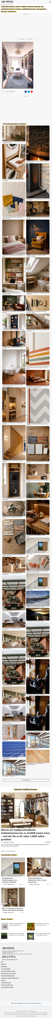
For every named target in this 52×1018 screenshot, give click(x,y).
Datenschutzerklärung (7, 975)
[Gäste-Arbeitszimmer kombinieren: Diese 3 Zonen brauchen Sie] (39, 867)
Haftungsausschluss (7, 985)
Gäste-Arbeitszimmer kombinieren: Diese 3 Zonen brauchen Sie (37, 880)
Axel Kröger (9, 884)
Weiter (30, 39)
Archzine (8, 2)
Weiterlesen (10, 91)
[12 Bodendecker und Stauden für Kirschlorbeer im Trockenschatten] (4, 936)
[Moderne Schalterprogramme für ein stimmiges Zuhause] (4, 926)
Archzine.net (9, 948)
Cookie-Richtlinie (6, 982)
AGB (2, 962)
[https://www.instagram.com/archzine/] (23, 999)
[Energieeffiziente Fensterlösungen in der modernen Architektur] (13, 867)
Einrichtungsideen (8, 4)
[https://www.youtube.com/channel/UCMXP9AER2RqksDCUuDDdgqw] (28, 999)
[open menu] (49, 2)
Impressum (4, 966)
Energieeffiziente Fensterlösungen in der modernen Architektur (9, 880)
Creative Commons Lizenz (8, 971)
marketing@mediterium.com (11, 959)
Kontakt (3, 980)
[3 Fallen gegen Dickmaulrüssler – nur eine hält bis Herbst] (30, 936)
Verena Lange (8, 842)
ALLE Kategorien (5, 969)
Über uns (3, 964)
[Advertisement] (26, 24)
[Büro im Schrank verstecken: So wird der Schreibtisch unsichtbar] (13, 897)
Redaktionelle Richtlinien (8, 973)
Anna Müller (34, 884)
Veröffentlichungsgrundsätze (10, 978)
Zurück (22, 39)
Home (2, 4)
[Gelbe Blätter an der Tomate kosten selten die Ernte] (31, 926)
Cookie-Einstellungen (7, 987)
